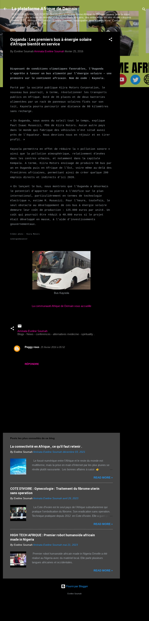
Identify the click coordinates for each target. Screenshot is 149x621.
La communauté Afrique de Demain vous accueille (61, 306)
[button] (110, 40)
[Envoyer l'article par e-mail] (19, 327)
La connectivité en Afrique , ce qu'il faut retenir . (46, 446)
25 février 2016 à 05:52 (53, 347)
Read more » (103, 477)
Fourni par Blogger (76, 586)
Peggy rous (32, 347)
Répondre (32, 364)
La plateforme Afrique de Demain (44, 8)
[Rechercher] (144, 9)
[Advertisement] (134, 86)
